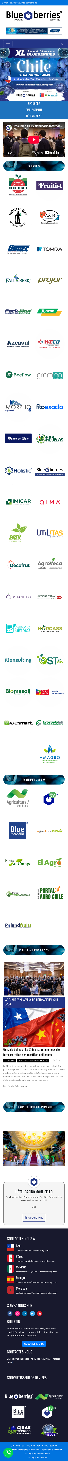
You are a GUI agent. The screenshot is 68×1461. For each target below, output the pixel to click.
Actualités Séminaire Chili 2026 (33, 1060)
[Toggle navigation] (8, 43)
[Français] (59, 2)
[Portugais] (63, 2)
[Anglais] (55, 2)
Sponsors (34, 103)
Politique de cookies (37, 1457)
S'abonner (34, 1344)
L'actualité (10, 1060)
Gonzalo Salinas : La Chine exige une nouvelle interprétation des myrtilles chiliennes (31, 1052)
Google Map (35, 1217)
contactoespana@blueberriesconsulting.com (36, 1282)
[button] (8, 978)
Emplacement (34, 110)
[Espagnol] (51, 2)
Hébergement (34, 116)
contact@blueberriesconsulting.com (32, 1250)
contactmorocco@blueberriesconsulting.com (36, 1292)
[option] (34, 1049)
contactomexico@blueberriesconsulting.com (36, 1271)
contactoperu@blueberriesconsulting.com (35, 1261)
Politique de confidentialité (37, 1453)
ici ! (13, 1362)
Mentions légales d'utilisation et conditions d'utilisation (37, 1449)
